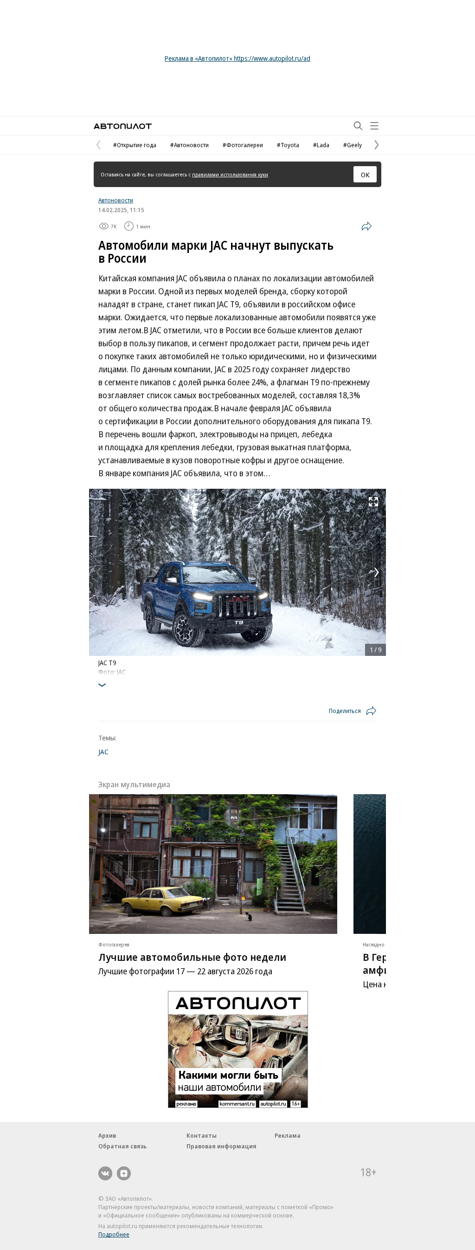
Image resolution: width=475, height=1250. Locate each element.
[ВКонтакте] (105, 1173)
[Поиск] (358, 126)
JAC (103, 751)
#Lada (321, 145)
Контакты (201, 1135)
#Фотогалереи (243, 145)
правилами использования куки (230, 174)
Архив (107, 1135)
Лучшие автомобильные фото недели (192, 957)
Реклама (288, 1135)
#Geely (352, 145)
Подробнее (113, 1234)
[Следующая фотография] (376, 572)
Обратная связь (122, 1146)
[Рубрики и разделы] (374, 126)
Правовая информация (221, 1146)
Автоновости (115, 200)
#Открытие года (134, 145)
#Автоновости (189, 145)
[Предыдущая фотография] (98, 572)
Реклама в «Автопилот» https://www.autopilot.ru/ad (237, 58)
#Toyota (288, 145)
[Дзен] (124, 1173)
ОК (365, 174)
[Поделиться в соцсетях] (366, 226)
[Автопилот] (123, 126)
